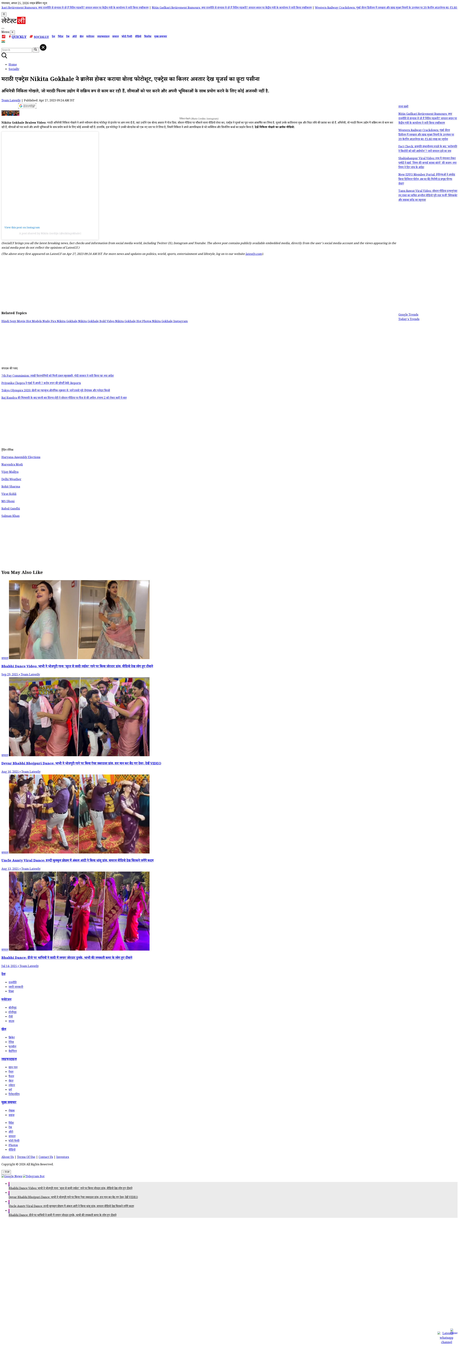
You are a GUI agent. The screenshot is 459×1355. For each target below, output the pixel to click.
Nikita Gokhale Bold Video (96, 322)
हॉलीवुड (12, 1012)
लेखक (12, 1111)
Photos (13, 1145)
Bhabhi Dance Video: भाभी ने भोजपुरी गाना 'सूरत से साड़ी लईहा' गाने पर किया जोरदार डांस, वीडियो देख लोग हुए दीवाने (70, 1188)
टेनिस (11, 1042)
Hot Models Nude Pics (41, 322)
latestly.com (253, 254)
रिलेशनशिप (14, 1094)
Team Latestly (11, 101)
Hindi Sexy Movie (13, 322)
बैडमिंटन (13, 1051)
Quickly (19, 37)
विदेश (60, 37)
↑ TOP (6, 1172)
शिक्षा (11, 992)
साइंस (11, 1115)
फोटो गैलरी (127, 37)
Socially (41, 37)
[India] (3, 42)
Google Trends (408, 315)
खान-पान (13, 1068)
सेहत (11, 1081)
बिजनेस (147, 37)
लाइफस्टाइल (103, 37)
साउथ (11, 1021)
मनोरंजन (90, 37)
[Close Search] (43, 47)
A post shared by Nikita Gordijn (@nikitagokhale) (50, 234)
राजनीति (12, 983)
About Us (7, 1157)
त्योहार (12, 1085)
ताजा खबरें (403, 107)
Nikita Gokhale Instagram (170, 322)
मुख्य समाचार (160, 37)
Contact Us (46, 1157)
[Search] (2, 28)
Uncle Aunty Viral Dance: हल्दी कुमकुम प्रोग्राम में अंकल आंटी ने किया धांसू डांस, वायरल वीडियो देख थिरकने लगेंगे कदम (71, 1206)
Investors (62, 1157)
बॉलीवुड (12, 1008)
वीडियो (138, 37)
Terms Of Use (26, 1157)
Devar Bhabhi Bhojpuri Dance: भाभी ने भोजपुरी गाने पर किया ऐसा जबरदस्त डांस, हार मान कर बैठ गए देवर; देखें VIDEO (73, 1197)
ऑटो (74, 37)
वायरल (115, 37)
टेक (67, 37)
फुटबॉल (12, 1047)
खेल (81, 37)
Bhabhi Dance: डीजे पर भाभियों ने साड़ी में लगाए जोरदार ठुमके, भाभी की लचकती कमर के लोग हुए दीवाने (62, 1215)
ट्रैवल (11, 1072)
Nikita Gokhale (67, 322)
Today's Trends (408, 319)
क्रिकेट (12, 1038)
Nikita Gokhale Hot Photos (133, 322)
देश (53, 37)
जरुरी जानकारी (16, 987)
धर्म (10, 1090)
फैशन (11, 1077)
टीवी (11, 1017)
